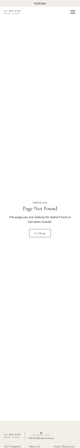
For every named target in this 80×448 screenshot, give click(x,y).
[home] (12, 12)
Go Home (40, 233)
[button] (72, 12)
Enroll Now (40, 3)
